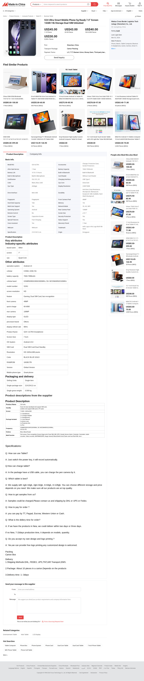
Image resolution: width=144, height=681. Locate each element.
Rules (140, 11)
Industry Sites (85, 666)
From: (13, 589)
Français (44, 668)
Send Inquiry (59, 57)
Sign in (140, 6)
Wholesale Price (74, 666)
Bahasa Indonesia (130, 668)
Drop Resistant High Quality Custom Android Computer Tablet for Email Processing (132, 271)
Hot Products (20, 666)
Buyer (93, 11)
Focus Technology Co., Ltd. (58, 673)
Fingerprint (35, 199)
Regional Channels (97, 666)
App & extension (116, 11)
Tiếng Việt (120, 668)
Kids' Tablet (24, 634)
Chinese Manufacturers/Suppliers (46, 666)
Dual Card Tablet (78, 645)
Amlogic (34, 186)
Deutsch (68, 668)
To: (15, 594)
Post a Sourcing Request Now (52, 621)
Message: (12, 599)
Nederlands (76, 668)
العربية (83, 668)
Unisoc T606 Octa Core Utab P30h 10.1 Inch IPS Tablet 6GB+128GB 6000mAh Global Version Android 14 (132, 207)
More (113, 49)
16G (33, 203)
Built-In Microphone (38, 176)
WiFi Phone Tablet (10, 650)
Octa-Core (86, 183)
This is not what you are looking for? (28, 621)
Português (37, 668)
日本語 (95, 668)
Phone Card (49, 645)
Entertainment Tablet (10, 634)
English (23, 668)
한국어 (89, 668)
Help (104, 11)
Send (20, 617)
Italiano (61, 668)
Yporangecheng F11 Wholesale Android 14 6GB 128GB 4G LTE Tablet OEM (132, 255)
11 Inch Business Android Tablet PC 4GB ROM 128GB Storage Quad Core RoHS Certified (132, 223)
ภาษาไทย (106, 668)
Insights (125, 666)
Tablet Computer (10, 645)
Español (29, 668)
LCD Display (36, 634)
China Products (30, 666)
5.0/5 (118, 31)
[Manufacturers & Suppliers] (13, 4)
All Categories (9, 11)
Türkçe (113, 668)
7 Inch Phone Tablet (94, 645)
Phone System (36, 645)
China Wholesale (63, 666)
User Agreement (83, 673)
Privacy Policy (103, 673)
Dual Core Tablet (63, 645)
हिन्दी (100, 668)
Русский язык (53, 668)
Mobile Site (118, 666)
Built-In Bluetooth (88, 173)
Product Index (108, 666)
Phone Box (23, 645)
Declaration (94, 673)
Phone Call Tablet (26, 650)
